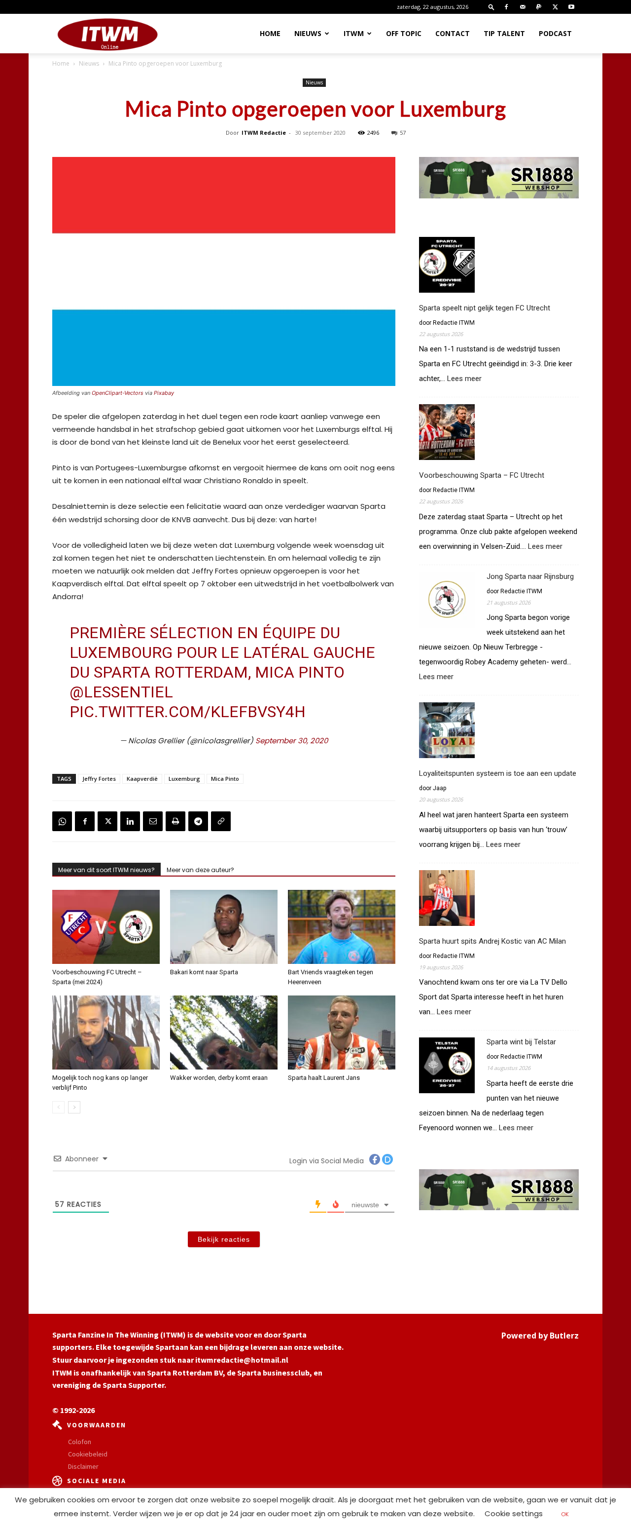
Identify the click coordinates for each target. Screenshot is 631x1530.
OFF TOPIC (403, 33)
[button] (491, 6)
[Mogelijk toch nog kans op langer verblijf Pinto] (106, 1032)
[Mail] (522, 7)
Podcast (555, 33)
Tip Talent (504, 33)
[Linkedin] (130, 821)
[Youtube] (571, 7)
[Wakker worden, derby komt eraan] (224, 1032)
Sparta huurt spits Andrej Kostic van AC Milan (492, 941)
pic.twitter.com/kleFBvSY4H (188, 711)
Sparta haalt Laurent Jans (324, 1077)
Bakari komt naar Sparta (204, 972)
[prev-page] (58, 1107)
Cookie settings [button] (514, 1513)
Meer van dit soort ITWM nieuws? (106, 870)
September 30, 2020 (291, 740)
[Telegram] (198, 821)
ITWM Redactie (264, 132)
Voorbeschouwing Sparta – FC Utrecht (481, 475)
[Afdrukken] (175, 821)
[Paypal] (538, 7)
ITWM (354, 33)
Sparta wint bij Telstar (521, 1041)
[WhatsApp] (62, 821)
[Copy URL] (221, 821)
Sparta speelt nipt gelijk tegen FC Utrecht (484, 308)
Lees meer (464, 379)
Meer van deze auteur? (200, 870)
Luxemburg (184, 778)
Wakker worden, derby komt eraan (219, 1077)
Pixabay (164, 392)
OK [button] (565, 1514)
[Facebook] (506, 7)
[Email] (153, 821)
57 (403, 132)
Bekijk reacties (224, 1239)
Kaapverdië (142, 778)
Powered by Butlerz (540, 1335)
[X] (555, 7)
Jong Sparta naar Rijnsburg (530, 576)
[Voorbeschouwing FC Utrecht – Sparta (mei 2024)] (106, 927)
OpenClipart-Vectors (117, 392)
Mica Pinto (225, 778)
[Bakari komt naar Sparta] (224, 927)
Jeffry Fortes (99, 778)
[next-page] (74, 1107)
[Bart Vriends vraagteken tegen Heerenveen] (341, 927)
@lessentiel (121, 692)
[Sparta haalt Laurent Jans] (341, 1032)
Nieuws (307, 33)
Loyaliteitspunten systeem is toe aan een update (497, 773)
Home (270, 33)
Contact (452, 33)
